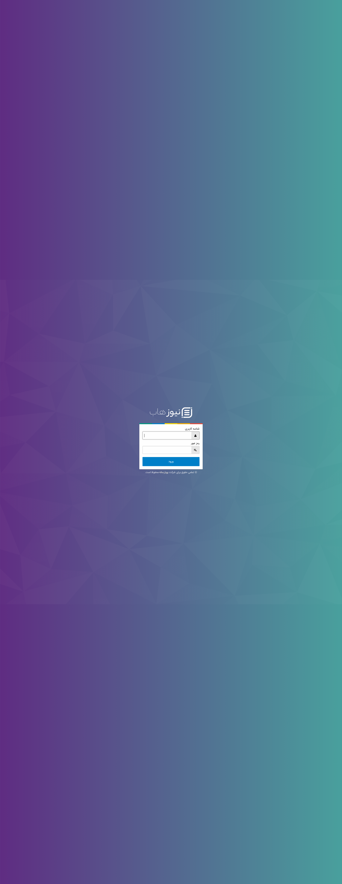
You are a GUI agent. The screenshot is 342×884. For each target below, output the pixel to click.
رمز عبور (195, 443)
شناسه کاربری (192, 429)
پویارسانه (163, 472)
